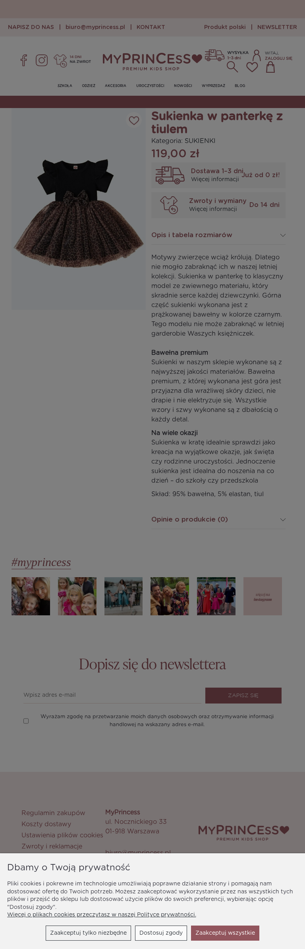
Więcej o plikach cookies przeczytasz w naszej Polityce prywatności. (101, 915)
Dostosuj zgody (161, 933)
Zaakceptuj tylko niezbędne (88, 933)
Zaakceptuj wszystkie (225, 933)
